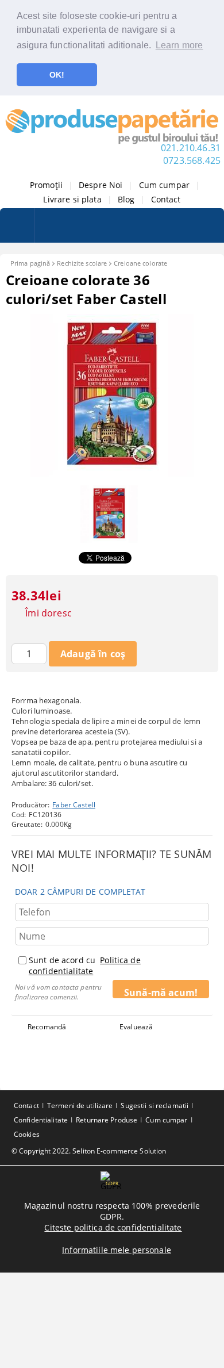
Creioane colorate (140, 263)
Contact (166, 199)
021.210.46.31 (191, 147)
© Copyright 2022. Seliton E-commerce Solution (88, 1151)
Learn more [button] (179, 45)
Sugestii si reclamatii (154, 1105)
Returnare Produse (106, 1120)
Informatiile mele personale (116, 1249)
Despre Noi (100, 184)
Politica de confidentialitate (85, 965)
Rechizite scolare (82, 263)
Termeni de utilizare (80, 1105)
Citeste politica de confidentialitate (112, 1227)
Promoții (46, 184)
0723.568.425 (192, 160)
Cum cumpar (164, 184)
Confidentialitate (41, 1120)
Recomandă (47, 1027)
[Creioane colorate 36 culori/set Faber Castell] (112, 474)
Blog (126, 199)
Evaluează (136, 1027)
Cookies (27, 1134)
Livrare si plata (72, 199)
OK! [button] (56, 74)
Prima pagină (30, 263)
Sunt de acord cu (85, 965)
